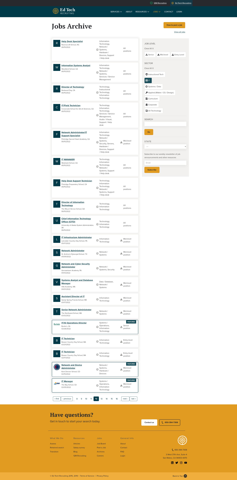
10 (86, 399)
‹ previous (67, 398)
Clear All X (149, 48)
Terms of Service (87, 476)
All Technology (154, 111)
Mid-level (164, 54)
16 (117, 399)
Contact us (149, 422)
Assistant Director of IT (73, 296)
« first (57, 398)
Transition (54, 451)
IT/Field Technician (70, 105)
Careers (100, 456)
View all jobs (179, 32)
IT (149, 80)
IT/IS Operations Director (74, 323)
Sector (148, 63)
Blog (75, 451)
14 (107, 399)
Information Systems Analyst (75, 65)
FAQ (122, 451)
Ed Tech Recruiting (183, 3)
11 (91, 399)
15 (112, 399)
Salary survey (79, 447)
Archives (100, 451)
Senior (151, 54)
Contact (168, 11)
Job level (149, 43)
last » (133, 398)
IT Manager (67, 381)
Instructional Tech (155, 74)
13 (101, 399)
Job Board (101, 443)
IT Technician (68, 338)
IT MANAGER (68, 159)
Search (148, 119)
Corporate (152, 105)
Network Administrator (72, 250)
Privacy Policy (103, 476)
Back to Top (178, 476)
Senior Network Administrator (76, 309)
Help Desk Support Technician (76, 180)
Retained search (57, 447)
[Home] (64, 11)
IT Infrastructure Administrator (76, 237)
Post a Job (101, 447)
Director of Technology (72, 87)
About (129, 11)
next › (125, 398)
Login (179, 11)
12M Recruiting (160, 3)
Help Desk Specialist (72, 41)
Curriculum (153, 98)
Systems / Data (154, 86)
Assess (53, 443)
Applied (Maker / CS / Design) (161, 92)
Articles (76, 443)
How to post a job (174, 25)
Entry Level (179, 54)
